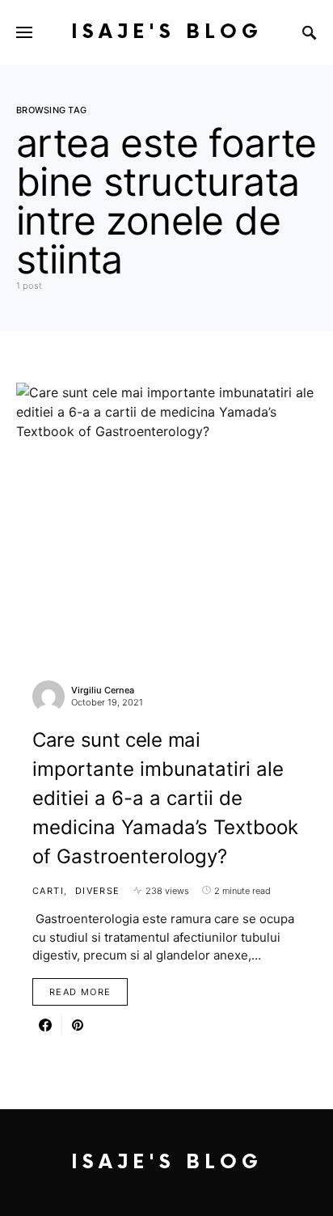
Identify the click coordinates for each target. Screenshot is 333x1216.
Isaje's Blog (167, 32)
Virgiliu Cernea (102, 690)
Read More (80, 992)
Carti (48, 890)
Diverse (97, 890)
